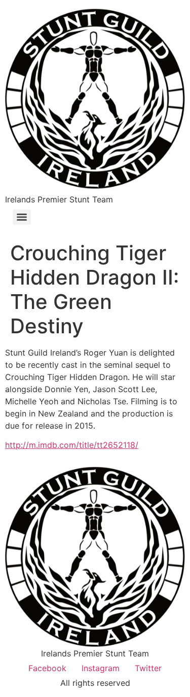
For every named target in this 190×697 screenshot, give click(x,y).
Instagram (101, 668)
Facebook (47, 668)
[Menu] (22, 217)
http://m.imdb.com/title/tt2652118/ (71, 445)
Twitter (148, 668)
